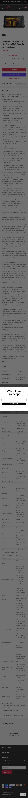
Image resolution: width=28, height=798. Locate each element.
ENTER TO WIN (14, 403)
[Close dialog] (26, 388)
